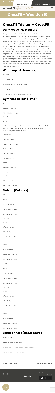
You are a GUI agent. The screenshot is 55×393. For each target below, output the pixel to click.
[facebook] (3, 374)
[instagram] (7, 374)
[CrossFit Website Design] (45, 378)
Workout (6, 387)
